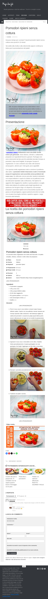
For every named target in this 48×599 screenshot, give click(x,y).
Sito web (9, 538)
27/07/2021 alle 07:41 (20, 507)
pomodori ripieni (12, 152)
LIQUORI (5, 18)
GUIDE (11, 18)
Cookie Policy (6, 596)
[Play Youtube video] (25, 437)
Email (28, 533)
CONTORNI (32, 15)
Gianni (9, 37)
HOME (4, 15)
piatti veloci (19, 461)
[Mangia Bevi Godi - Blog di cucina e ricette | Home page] (7, 4)
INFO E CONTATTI (20, 18)
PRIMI (18, 15)
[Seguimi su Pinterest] (42, 569)
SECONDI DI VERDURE (25, 22)
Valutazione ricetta (12, 518)
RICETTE (8, 22)
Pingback (22, 496)
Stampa (26, 248)
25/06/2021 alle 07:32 (21, 499)
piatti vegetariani (12, 461)
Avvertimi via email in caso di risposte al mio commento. (22, 545)
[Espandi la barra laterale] (2, 22)
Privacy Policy (15, 594)
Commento (10, 524)
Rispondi (10, 504)
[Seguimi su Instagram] (40, 569)
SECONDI (24, 15)
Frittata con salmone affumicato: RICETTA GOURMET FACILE (38, 480)
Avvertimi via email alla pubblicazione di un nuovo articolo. (22, 550)
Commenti (12, 496)
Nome (9, 533)
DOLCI (39, 15)
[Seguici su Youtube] (45, 569)
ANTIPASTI (11, 15)
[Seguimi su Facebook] (38, 569)
